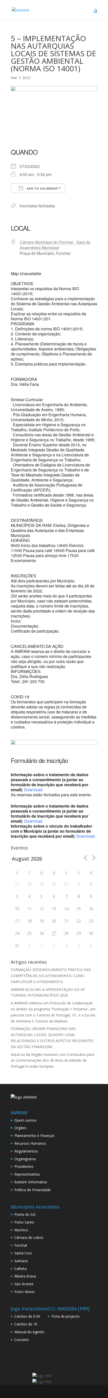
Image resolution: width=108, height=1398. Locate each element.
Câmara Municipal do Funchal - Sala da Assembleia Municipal (55, 245)
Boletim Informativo (30, 1182)
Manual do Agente (29, 1331)
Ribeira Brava (25, 1276)
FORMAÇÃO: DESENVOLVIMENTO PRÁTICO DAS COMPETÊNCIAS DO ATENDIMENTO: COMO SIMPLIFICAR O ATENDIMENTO (51, 975)
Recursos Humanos (30, 1143)
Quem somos (25, 1120)
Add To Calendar (42, 188)
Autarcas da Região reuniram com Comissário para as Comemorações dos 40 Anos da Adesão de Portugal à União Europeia (52, 1060)
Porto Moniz (24, 1291)
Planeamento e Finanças (34, 1135)
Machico (21, 1230)
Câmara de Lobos (28, 1237)
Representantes (27, 1174)
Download (33, 790)
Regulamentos (26, 1151)
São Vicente (23, 1284)
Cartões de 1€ (25, 1324)
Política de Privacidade (32, 1189)
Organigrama (25, 1159)
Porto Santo (24, 1222)
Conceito (21, 1339)
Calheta (20, 1268)
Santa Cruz (23, 1253)
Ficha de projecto (65, 1316)
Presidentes (23, 1166)
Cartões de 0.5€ (27, 1316)
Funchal (20, 1245)
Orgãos (20, 1127)
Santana (21, 1260)
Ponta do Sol (24, 1214)
